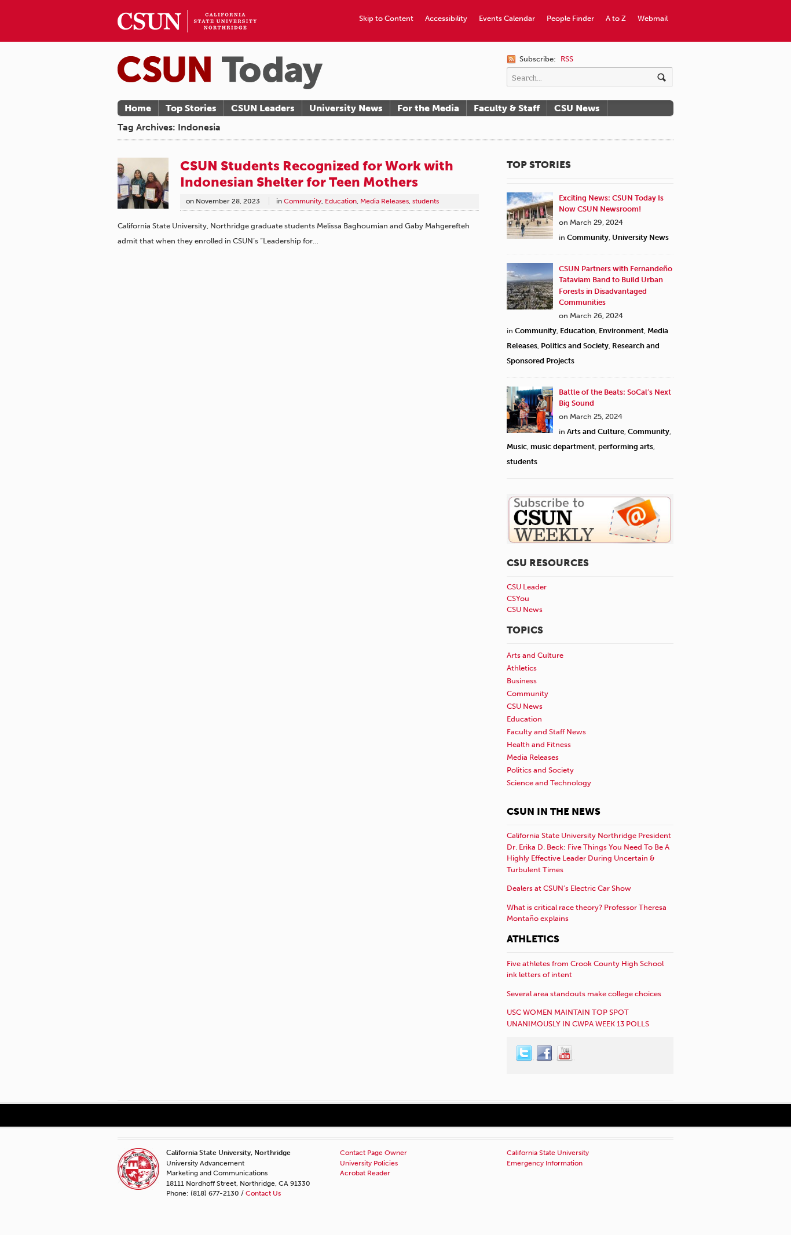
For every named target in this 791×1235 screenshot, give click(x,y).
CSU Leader (527, 586)
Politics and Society (575, 345)
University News (346, 108)
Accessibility (446, 18)
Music (517, 446)
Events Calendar (507, 18)
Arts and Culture (595, 431)
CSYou (518, 598)
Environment (621, 330)
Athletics (522, 668)
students (425, 201)
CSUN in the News (553, 811)
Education (341, 201)
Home (137, 108)
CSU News (577, 108)
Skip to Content (386, 18)
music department (562, 446)
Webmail (653, 18)
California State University (548, 1153)
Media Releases (384, 201)
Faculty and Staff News (546, 731)
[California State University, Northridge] (220, 72)
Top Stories (191, 108)
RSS (567, 58)
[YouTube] (565, 1053)
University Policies (369, 1163)
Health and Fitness (539, 744)
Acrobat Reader (365, 1173)
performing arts (625, 446)
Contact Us (263, 1193)
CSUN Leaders (263, 108)
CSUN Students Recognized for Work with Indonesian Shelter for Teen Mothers (316, 174)
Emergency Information (545, 1163)
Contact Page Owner (373, 1153)
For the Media (428, 108)
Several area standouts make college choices (584, 993)
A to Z (616, 18)
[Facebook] (545, 1053)
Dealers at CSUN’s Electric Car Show (569, 888)
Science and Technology (549, 782)
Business (522, 680)
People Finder (570, 18)
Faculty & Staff (507, 108)
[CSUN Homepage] (187, 4)
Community (302, 201)
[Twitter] (524, 1053)
